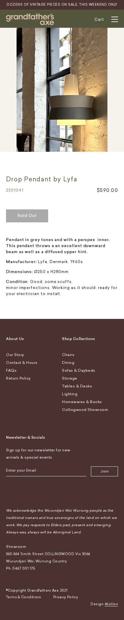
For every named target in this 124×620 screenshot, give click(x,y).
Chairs (68, 355)
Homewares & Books (82, 402)
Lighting (69, 394)
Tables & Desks (77, 386)
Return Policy (18, 378)
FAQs (11, 370)
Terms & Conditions (23, 597)
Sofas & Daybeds (78, 370)
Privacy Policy (65, 597)
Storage (69, 378)
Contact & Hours (22, 362)
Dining (68, 362)
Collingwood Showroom (85, 410)
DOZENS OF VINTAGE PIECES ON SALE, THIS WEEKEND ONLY (62, 5)
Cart (99, 19)
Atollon (111, 604)
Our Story (15, 355)
